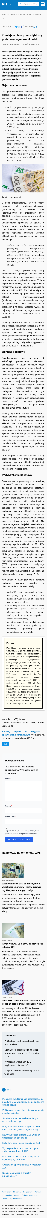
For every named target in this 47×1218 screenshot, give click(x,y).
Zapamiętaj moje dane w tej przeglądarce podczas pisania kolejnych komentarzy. (22, 832)
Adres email (10, 817)
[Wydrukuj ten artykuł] (35, 27)
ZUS (22, 15)
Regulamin (27, 1192)
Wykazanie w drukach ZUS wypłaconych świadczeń (17, 1063)
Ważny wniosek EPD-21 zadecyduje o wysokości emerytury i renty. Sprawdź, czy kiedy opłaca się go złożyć (22, 887)
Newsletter (6, 1192)
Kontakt (38, 1192)
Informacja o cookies (10, 1195)
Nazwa (8, 806)
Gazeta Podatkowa (11, 44)
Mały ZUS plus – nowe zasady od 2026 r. (22, 1143)
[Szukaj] (21, 4)
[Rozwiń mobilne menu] (42, 4)
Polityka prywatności (30, 1195)
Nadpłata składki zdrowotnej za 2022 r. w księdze (23, 1072)
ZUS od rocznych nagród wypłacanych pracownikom (23, 1043)
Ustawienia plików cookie (12, 1199)
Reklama (17, 1192)
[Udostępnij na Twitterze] (16, 27)
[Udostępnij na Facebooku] (21, 27)
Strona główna (10, 15)
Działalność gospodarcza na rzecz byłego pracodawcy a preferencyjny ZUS (21, 1053)
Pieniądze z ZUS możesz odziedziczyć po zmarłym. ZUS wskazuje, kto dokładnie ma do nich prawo (23, 1102)
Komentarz (10, 778)
